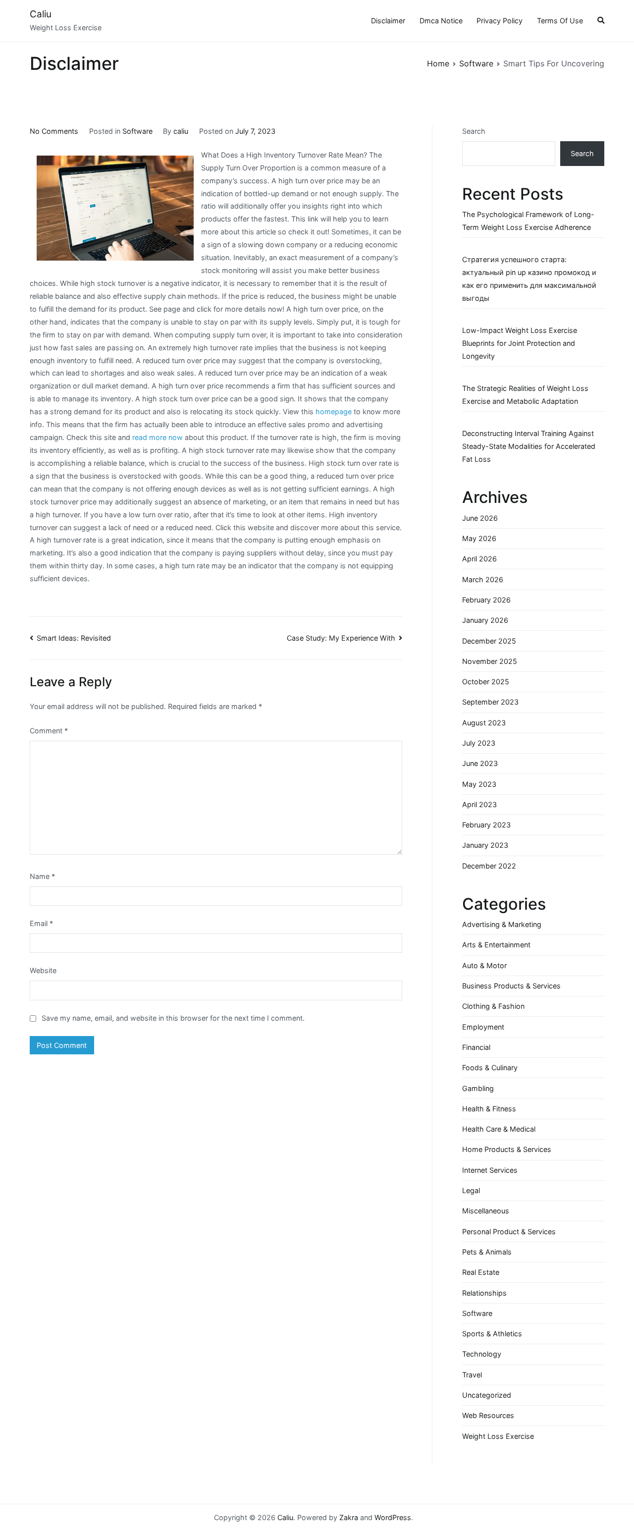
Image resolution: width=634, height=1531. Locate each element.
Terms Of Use (560, 20)
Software (137, 131)
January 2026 (485, 620)
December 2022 (489, 866)
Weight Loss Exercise (498, 1436)
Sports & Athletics (492, 1333)
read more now (157, 437)
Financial (476, 1047)
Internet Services (490, 1170)
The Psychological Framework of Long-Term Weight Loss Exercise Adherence (528, 220)
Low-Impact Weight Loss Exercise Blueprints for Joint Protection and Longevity (519, 343)
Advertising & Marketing (501, 924)
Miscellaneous (485, 1210)
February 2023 (486, 824)
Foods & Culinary (490, 1067)
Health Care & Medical (498, 1129)
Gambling (478, 1088)
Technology (481, 1354)
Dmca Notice (441, 20)
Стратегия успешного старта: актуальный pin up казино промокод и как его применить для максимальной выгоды (529, 278)
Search (473, 131)
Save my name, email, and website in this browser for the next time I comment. (173, 1018)
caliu (180, 131)
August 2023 (484, 722)
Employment (483, 1027)
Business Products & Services (511, 986)
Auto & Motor (484, 965)
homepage (334, 411)
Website (43, 970)
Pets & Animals (487, 1252)
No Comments (54, 131)
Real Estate (480, 1272)
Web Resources (488, 1415)
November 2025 (489, 661)
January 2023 (485, 845)
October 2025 (485, 681)
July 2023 (478, 743)
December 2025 (489, 641)
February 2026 (486, 600)
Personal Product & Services (509, 1231)
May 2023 (479, 784)
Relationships (484, 1293)
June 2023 (480, 763)
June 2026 (480, 518)
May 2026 (479, 538)
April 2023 (479, 804)
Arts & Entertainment (496, 944)
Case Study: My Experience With (341, 638)
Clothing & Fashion (493, 1006)
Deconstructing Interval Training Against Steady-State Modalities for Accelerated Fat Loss (528, 446)
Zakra (348, 1517)
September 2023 (490, 702)
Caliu (41, 14)
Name (42, 876)
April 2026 (479, 558)
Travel (472, 1374)
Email (41, 923)
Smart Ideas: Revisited (74, 638)
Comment (49, 730)
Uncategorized (486, 1395)
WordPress (392, 1517)
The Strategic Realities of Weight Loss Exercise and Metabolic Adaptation (525, 394)
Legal (471, 1190)
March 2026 (482, 579)
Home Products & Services (506, 1149)
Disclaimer (388, 20)
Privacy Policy (499, 20)
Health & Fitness (489, 1108)
